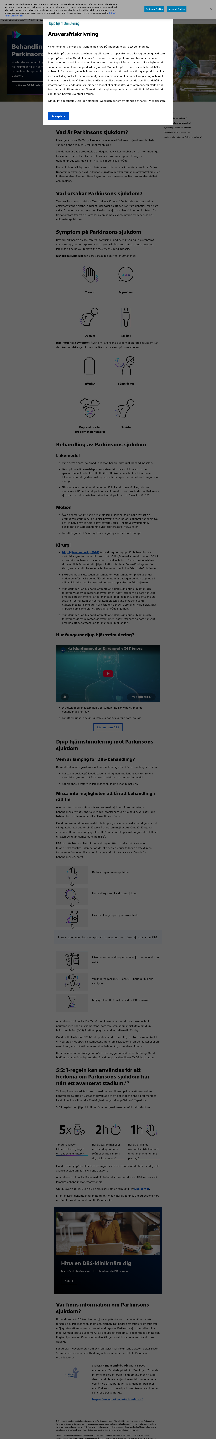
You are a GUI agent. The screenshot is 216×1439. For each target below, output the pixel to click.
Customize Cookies (154, 9)
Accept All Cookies (177, 9)
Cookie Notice (17, 16)
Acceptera (58, 116)
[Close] (211, 9)
